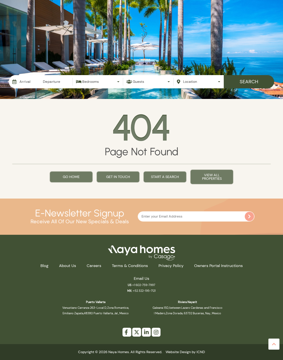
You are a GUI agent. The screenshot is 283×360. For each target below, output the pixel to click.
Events (185, 17)
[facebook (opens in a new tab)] (126, 332)
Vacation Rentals (101, 17)
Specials (208, 17)
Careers (94, 265)
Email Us (141, 278)
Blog (231, 17)
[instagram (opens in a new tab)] (156, 332)
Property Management (147, 17)
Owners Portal (251, 28)
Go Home (71, 176)
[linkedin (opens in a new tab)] (146, 332)
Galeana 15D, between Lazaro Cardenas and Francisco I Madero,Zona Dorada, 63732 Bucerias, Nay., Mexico (187, 307)
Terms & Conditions (130, 265)
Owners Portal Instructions (218, 265)
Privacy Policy (171, 265)
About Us (67, 265)
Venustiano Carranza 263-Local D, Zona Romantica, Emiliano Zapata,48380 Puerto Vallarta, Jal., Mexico (95, 307)
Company (255, 17)
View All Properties (212, 177)
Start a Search (165, 176)
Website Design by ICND (185, 352)
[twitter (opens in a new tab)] (136, 332)
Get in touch (118, 176)
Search (249, 81)
